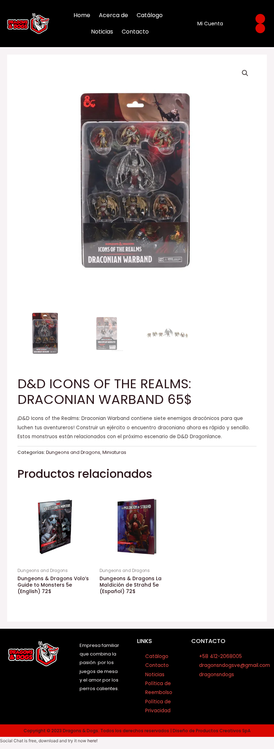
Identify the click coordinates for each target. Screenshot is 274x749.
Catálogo (150, 15)
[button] (245, 73)
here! (92, 740)
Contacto (135, 31)
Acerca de (113, 15)
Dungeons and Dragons (73, 452)
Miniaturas (114, 452)
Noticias (102, 31)
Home (81, 15)
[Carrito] (236, 23)
